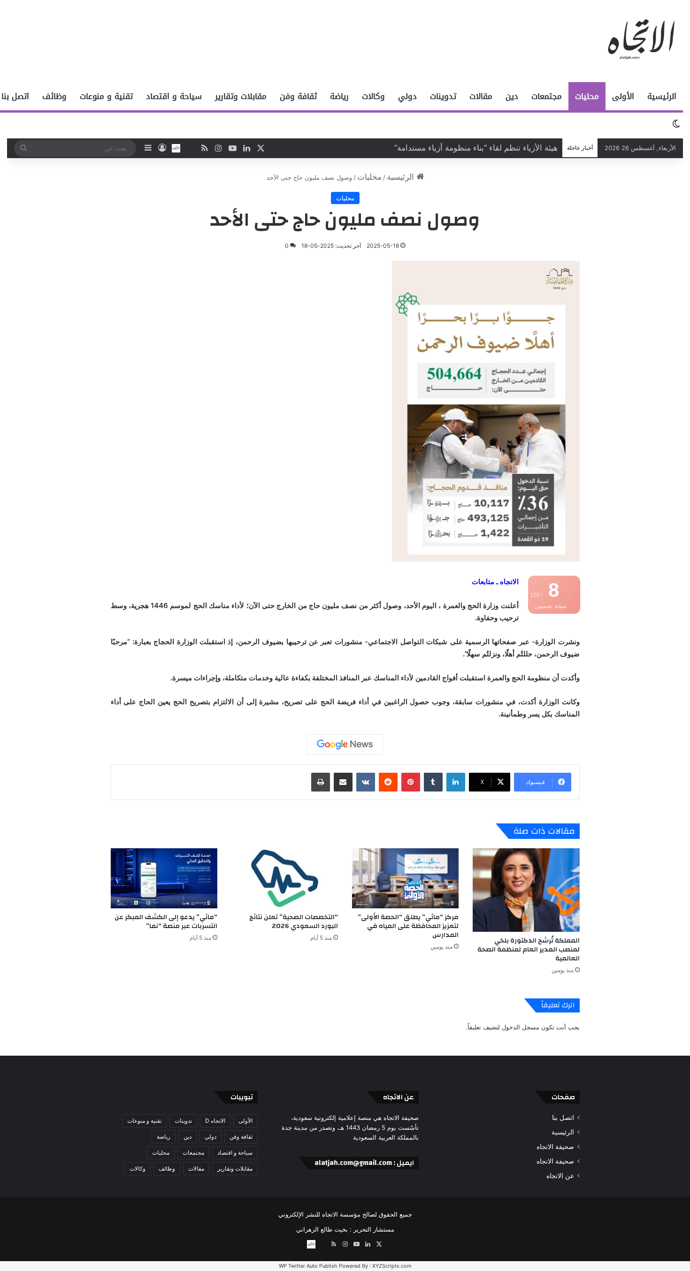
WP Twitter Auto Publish (308, 1266)
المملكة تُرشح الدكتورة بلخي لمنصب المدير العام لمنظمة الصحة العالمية (528, 950)
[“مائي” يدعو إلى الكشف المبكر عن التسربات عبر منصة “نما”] (164, 878)
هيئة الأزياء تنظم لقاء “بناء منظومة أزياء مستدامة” (476, 147)
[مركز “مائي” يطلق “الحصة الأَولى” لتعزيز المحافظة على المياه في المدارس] (405, 878)
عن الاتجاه (560, 1176)
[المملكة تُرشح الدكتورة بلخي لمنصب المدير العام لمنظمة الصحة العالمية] (526, 890)
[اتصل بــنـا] (176, 148)
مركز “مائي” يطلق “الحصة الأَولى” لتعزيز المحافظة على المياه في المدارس (408, 926)
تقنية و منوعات (106, 96)
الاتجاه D (215, 1120)
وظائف (54, 96)
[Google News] (345, 744)
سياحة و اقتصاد (174, 96)
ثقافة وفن (298, 96)
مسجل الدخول (520, 1027)
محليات (587, 96)
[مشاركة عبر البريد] (343, 782)
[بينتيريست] (410, 782)
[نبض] (190, 148)
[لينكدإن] (455, 782)
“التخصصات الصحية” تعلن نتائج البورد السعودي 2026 (293, 921)
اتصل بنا (563, 1117)
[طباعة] (320, 782)
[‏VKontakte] (365, 782)
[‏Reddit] (388, 782)
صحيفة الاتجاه (555, 1146)
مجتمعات (546, 96)
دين (512, 96)
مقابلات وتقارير (241, 96)
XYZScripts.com (392, 1266)
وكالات (373, 96)
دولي (407, 96)
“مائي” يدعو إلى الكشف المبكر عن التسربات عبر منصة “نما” (166, 921)
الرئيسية (661, 96)
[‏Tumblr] (433, 782)
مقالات (480, 96)
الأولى (623, 96)
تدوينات (443, 96)
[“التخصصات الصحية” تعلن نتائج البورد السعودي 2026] (284, 878)
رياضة (339, 96)
